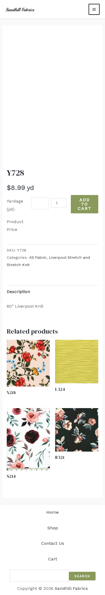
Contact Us (52, 543)
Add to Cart (85, 204)
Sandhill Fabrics (71, 588)
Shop (52, 527)
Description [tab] (18, 291)
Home (52, 512)
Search (82, 576)
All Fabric (38, 257)
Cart (52, 559)
